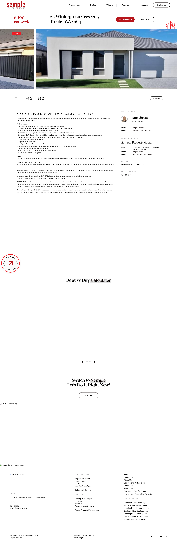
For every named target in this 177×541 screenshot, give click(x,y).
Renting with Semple (83, 499)
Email (123, 130)
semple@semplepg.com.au (143, 154)
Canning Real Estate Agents (135, 514)
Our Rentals (79, 501)
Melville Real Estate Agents (135, 519)
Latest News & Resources (134, 483)
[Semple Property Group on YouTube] (161, 536)
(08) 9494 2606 (138, 128)
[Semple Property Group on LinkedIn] (166, 536)
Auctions (78, 483)
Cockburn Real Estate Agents (136, 511)
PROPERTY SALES (83, 474)
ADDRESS (14, 493)
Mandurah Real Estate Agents (136, 508)
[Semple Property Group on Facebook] (151, 536)
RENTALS (79, 494)
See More (88, 362)
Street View (156, 98)
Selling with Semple (83, 490)
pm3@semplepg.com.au (142, 130)
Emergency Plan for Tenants (135, 491)
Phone (123, 128)
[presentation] (4, 61)
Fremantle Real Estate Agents (136, 503)
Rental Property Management (87, 510)
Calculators (128, 486)
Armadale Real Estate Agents (136, 516)
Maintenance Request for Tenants (138, 494)
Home (126, 474)
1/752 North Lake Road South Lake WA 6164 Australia (27, 498)
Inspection (78, 503)
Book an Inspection (125, 19)
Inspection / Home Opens (83, 486)
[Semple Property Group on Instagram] (156, 536)
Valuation (109, 5)
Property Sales (74, 5)
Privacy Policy (129, 488)
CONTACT (14, 502)
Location (124, 147)
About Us (125, 5)
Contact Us (128, 477)
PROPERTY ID (126, 164)
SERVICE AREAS (131, 498)
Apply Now (145, 19)
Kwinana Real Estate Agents (135, 505)
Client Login (143, 5)
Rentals (93, 5)
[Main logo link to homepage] (16, 5)
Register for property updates (84, 506)
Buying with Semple (83, 479)
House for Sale (80, 481)
